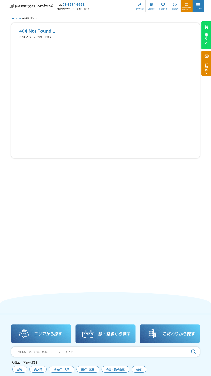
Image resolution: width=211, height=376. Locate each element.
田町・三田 (87, 369)
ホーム (18, 18)
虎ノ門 (38, 369)
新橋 (19, 369)
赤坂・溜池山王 (115, 369)
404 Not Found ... (31, 18)
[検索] (193, 352)
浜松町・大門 (62, 369)
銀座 (139, 369)
